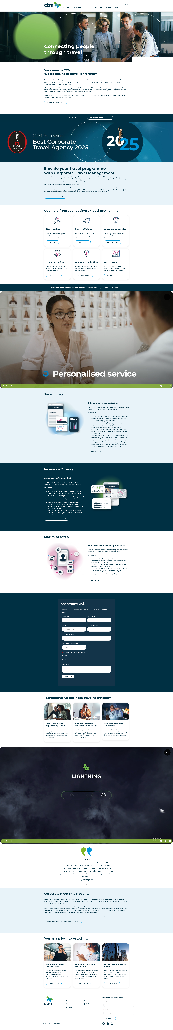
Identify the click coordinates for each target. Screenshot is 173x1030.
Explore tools (83, 275)
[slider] (84, 386)
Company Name (68, 634)
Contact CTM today (54, 197)
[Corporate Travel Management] (52, 5)
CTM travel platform (101, 422)
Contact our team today (99, 118)
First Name (66, 616)
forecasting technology (103, 429)
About (88, 7)
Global (108, 7)
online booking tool (75, 497)
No (65, 659)
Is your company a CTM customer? (74, 652)
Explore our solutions (56, 519)
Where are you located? (71, 643)
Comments (65, 664)
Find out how (96, 451)
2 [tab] (86, 880)
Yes (65, 656)
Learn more (82, 242)
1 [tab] (84, 880)
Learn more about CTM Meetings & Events (62, 917)
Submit (67, 676)
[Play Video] (3, 386)
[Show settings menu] (165, 386)
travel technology (63, 491)
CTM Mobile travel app (98, 572)
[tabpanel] (86, 872)
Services (66, 7)
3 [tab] (89, 880)
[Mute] (160, 386)
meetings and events (119, 443)
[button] (84, 59)
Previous (53, 869)
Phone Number (92, 625)
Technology (77, 7)
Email (64, 625)
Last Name (91, 616)
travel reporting (73, 510)
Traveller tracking (96, 559)
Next (119, 869)
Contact (118, 7)
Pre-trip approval (96, 564)
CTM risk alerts (96, 568)
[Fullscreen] (170, 386)
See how (52, 242)
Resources (98, 7)
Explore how (112, 242)
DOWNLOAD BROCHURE (55, 102)
